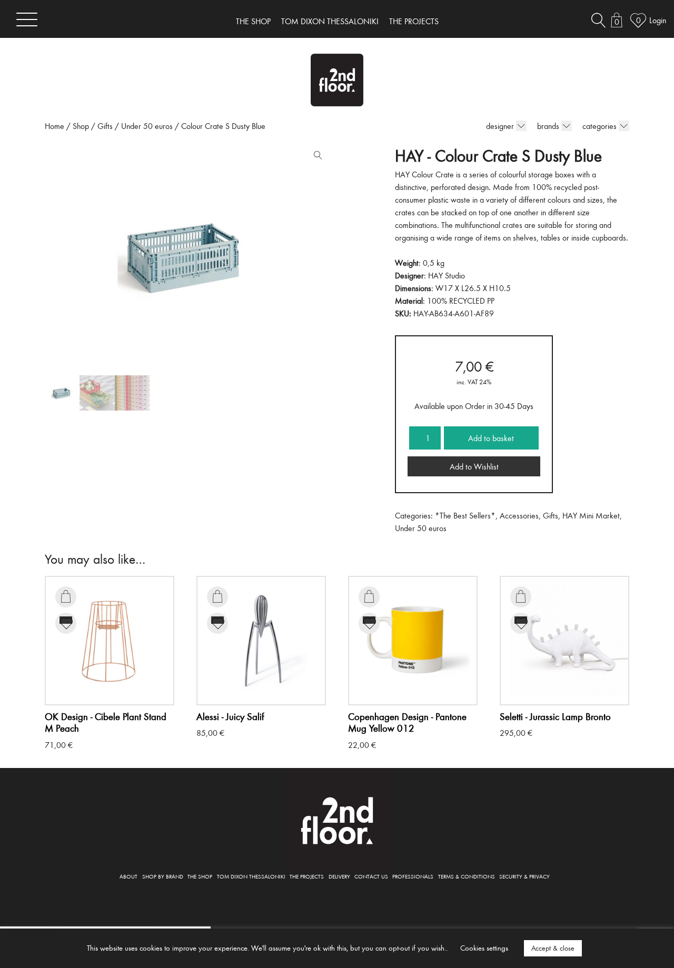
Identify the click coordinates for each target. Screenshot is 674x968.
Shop (81, 126)
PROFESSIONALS (412, 876)
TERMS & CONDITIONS (466, 876)
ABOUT (128, 876)
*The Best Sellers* (465, 515)
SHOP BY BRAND (162, 876)
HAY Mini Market (591, 515)
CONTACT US (371, 876)
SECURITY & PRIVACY (524, 876)
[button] (315, 157)
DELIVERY (339, 876)
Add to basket (491, 438)
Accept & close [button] (552, 948)
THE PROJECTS (414, 21)
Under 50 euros (147, 126)
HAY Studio (446, 275)
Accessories (519, 515)
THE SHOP (253, 21)
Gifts (105, 126)
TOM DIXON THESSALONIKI (330, 21)
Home (54, 126)
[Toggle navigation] (26, 19)
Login (657, 20)
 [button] (66, 596)
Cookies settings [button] (484, 948)
